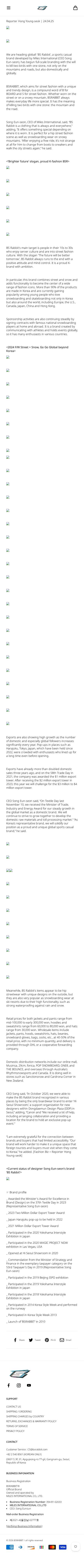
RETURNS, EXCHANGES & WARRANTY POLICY (31, 1421)
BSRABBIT (18, 1540)
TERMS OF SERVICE (17, 1426)
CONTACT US (13, 1406)
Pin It (53, 1339)
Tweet (38, 1339)
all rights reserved (34, 1540)
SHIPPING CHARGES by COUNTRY (25, 1416)
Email (68, 1339)
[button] (8, 7)
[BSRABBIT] (42, 8)
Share (22, 1339)
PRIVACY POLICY (15, 1431)
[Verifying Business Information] (24, 1526)
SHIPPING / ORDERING (19, 1411)
